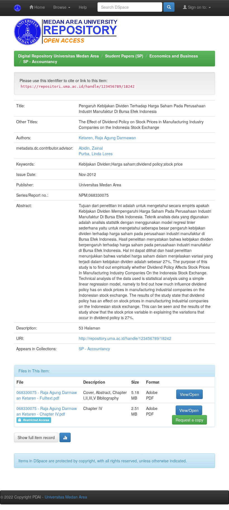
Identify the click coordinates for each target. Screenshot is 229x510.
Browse (60, 7)
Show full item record (36, 437)
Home (39, 7)
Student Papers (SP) (124, 56)
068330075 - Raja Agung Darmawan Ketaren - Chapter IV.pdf (46, 411)
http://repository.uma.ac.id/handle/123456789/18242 (125, 338)
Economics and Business (173, 56)
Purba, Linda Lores (96, 153)
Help (83, 7)
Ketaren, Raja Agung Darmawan (107, 137)
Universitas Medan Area (66, 497)
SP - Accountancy (40, 61)
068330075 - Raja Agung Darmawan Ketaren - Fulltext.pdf (46, 395)
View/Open (189, 394)
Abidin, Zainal (91, 148)
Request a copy (189, 420)
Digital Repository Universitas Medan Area (58, 56)
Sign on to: (197, 7)
